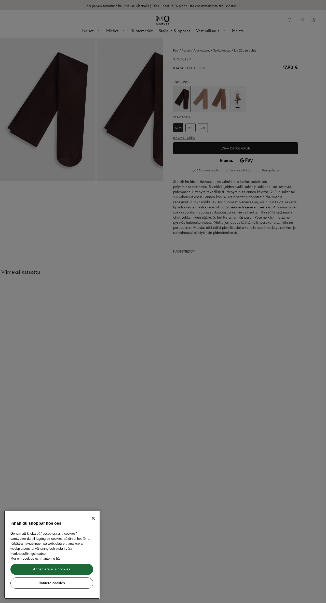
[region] (52, 555)
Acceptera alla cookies (51, 569)
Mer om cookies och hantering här (35, 558)
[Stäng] (93, 518)
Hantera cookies (52, 583)
